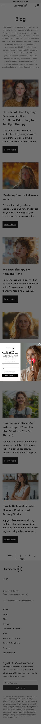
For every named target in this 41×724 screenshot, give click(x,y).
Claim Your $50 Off (10, 375)
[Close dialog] (39, 344)
